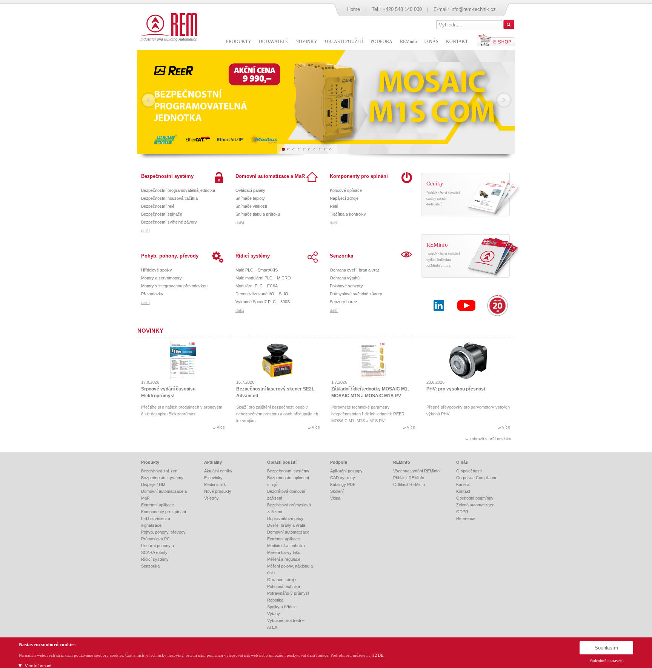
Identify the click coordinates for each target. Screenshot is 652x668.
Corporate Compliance (476, 477)
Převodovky (152, 294)
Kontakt (463, 491)
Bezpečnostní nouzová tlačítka (169, 198)
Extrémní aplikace (157, 505)
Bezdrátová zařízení (159, 471)
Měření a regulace (283, 559)
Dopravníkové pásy (285, 518)
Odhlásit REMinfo (409, 484)
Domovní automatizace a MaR (270, 176)
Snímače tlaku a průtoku (257, 214)
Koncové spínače (346, 190)
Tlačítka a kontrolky (348, 214)
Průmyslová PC (155, 539)
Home (353, 9)
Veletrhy (211, 498)
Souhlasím (606, 648)
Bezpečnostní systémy (167, 176)
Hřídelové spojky (156, 270)
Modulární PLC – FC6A (256, 286)
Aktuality (213, 462)
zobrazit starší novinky (490, 439)
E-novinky (213, 477)
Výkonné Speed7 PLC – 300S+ (263, 301)
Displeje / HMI (153, 484)
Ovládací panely (250, 190)
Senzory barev (343, 301)
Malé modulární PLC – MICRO (263, 278)
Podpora (338, 462)
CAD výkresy (342, 477)
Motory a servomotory (161, 278)
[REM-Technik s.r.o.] (167, 26)
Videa (335, 498)
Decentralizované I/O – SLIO (261, 294)
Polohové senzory (346, 286)
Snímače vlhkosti (251, 206)
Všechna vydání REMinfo (416, 471)
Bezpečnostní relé (157, 206)
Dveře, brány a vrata (286, 525)
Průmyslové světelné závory (356, 294)
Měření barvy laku (283, 552)
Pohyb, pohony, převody (169, 256)
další (145, 230)
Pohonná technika (283, 586)
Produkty (150, 462)
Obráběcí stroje (281, 579)
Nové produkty (217, 491)
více (221, 427)
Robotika (275, 600)
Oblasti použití (282, 462)
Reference (465, 518)
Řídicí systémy (252, 256)
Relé (334, 206)
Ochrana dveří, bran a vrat (354, 270)
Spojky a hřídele (282, 607)
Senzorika (341, 256)
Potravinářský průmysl (288, 593)
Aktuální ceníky (218, 471)
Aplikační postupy (346, 471)
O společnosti (468, 471)
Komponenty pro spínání (359, 176)
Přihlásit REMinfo (408, 477)
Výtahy (273, 613)
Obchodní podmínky (475, 498)
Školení (337, 491)
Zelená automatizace (475, 505)
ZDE (379, 655)
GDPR (462, 511)
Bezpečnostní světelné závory (169, 222)
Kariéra (462, 484)
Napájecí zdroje (344, 198)
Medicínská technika (286, 545)
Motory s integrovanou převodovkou (174, 286)
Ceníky (434, 183)
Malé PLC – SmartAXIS (256, 270)
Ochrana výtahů (345, 278)
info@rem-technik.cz (473, 9)
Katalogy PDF (342, 484)
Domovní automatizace (288, 532)
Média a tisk (215, 484)
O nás (462, 462)
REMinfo (437, 245)
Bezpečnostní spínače (161, 214)
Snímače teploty (250, 198)
